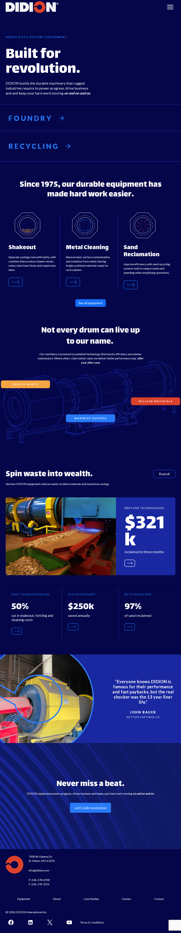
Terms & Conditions (92, 922)
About (57, 898)
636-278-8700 (41, 880)
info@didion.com (39, 870)
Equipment (23, 898)
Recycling (33, 146)
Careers (126, 898)
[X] (50, 922)
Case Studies (91, 898)
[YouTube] (69, 922)
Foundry (30, 118)
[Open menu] (170, 7)
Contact (159, 898)
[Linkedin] (30, 922)
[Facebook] (11, 922)
